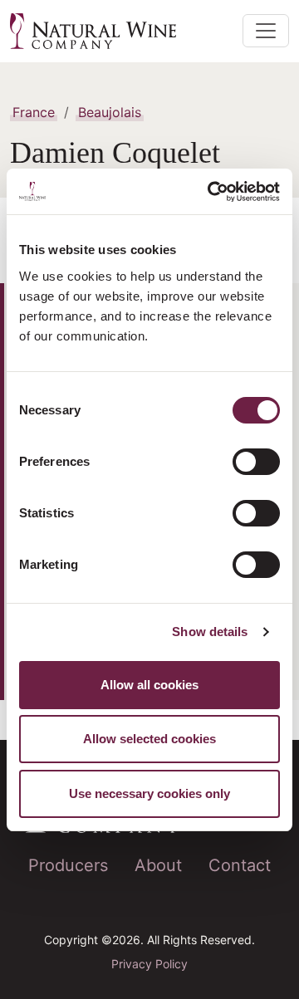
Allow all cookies (149, 685)
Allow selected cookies (149, 739)
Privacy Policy (149, 964)
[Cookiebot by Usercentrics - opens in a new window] (211, 192)
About (158, 865)
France (33, 112)
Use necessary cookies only (149, 793)
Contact (239, 865)
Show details (210, 631)
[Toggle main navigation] (266, 30)
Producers (68, 865)
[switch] (256, 461)
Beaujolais (109, 112)
